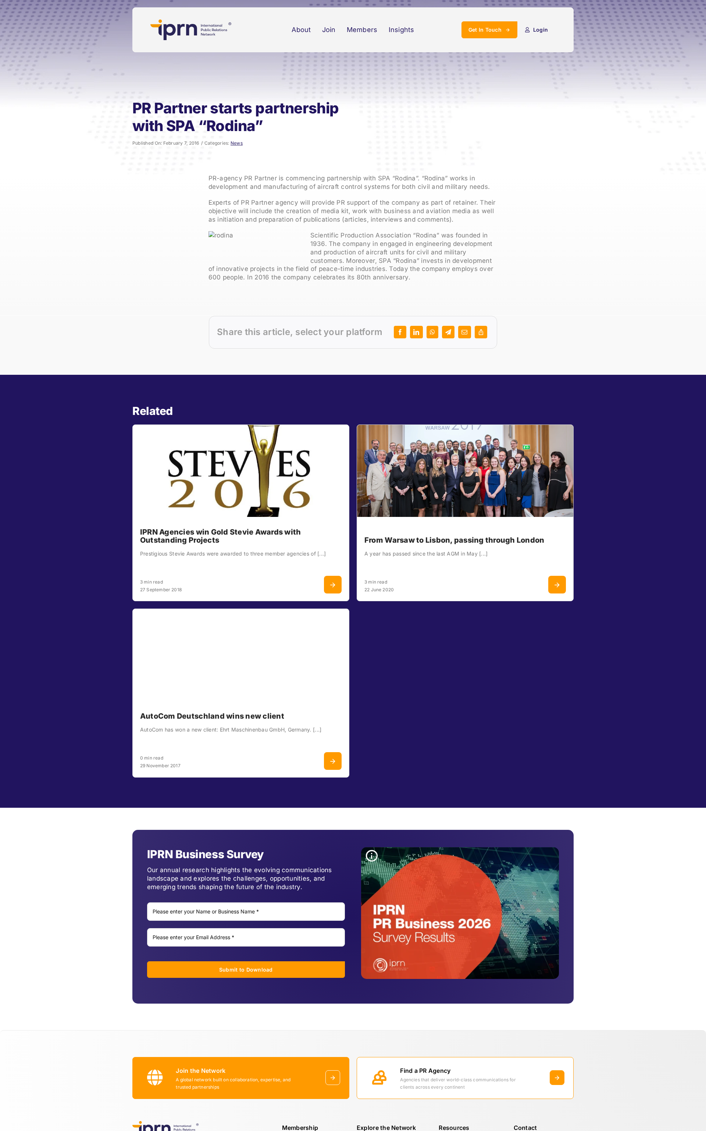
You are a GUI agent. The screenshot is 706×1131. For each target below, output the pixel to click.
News (237, 143)
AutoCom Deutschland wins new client (212, 716)
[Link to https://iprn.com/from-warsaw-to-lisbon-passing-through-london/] (557, 584)
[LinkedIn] (416, 332)
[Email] (464, 332)
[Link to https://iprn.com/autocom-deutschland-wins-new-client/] (333, 761)
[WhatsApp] (432, 332)
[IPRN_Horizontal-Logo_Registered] (190, 22)
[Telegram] (448, 332)
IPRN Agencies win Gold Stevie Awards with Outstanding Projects (220, 536)
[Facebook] (400, 332)
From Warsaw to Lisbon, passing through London (454, 540)
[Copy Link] (481, 332)
